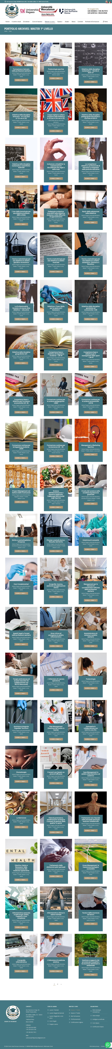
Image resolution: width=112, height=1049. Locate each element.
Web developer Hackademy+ (96, 1011)
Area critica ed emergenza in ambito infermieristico (56, 635)
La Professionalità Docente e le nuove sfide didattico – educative (21, 308)
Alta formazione (75, 1016)
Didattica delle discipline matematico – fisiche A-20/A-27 (91, 71)
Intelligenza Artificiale (98, 1019)
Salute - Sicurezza (56, 503)
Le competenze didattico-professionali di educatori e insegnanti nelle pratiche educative (90, 166)
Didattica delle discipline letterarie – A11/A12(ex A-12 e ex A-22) (21, 116)
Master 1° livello (17, 75)
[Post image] (21, 59)
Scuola (90, 78)
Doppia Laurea (53, 1024)
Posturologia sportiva (56, 69)
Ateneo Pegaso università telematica (21, 73)
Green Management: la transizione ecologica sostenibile (91, 867)
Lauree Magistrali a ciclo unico (56, 1017)
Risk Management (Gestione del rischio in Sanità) (56, 728)
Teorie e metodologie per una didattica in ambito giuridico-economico (21, 260)
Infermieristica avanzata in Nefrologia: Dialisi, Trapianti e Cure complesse (21, 915)
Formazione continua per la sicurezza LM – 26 (56, 446)
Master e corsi (25, 75)
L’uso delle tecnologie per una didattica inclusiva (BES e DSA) (21, 213)
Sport (98, 451)
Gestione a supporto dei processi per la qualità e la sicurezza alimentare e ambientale (91, 962)
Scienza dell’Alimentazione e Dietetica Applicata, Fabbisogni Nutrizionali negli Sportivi (56, 494)
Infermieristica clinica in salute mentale (56, 913)
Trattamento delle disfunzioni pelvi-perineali (56, 866)
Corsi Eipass (95, 1023)
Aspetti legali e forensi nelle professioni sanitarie (21, 634)
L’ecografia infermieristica (21, 961)
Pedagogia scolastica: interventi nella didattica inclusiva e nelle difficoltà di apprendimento (56, 214)
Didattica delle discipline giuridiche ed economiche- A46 (91, 308)
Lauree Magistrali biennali (56, 1013)
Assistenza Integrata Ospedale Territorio (21, 727)
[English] (107, 2)
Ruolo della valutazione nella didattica (90, 212)
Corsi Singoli (52, 1021)
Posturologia (90, 679)
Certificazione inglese (77, 1022)
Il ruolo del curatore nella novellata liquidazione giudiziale (91, 492)
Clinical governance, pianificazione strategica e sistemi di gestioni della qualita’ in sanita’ (56, 820)
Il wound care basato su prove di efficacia (56, 773)
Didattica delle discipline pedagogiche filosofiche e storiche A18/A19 (90, 116)
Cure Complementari (21, 584)
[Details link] (21, 54)
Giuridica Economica (86, 498)
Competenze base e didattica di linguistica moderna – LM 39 (56, 354)
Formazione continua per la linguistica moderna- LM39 (21, 447)
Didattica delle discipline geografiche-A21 (21, 353)
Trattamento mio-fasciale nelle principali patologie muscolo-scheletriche (90, 819)
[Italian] (109, 2)
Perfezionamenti (75, 1019)
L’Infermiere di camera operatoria (56, 680)
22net (51, 1046)
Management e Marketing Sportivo (90, 446)
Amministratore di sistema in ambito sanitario (90, 635)
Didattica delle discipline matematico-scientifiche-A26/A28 (21, 165)
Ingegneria (17, 496)
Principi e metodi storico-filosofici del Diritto (56, 541)
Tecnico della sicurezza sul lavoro (90, 913)
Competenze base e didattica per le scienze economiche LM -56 (21, 401)
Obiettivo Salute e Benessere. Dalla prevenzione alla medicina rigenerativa (21, 868)
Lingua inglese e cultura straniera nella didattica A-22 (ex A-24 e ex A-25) (56, 116)
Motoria (54, 75)
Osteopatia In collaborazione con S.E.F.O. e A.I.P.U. (91, 728)
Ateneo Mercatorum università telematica (56, 121)
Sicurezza (58, 452)
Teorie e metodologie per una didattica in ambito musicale (56, 260)
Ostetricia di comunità (91, 540)
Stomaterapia (21, 772)
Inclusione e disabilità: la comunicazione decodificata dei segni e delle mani (56, 166)
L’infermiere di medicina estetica (56, 961)
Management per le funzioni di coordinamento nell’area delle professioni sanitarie (91, 587)
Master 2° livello (75, 1013)
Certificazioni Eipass (98, 1026)
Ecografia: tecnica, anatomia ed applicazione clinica (56, 586)
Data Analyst (96, 1015)
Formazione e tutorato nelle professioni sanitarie (21, 70)
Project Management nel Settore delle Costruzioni (21, 492)
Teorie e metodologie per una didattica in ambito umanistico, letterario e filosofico (90, 261)
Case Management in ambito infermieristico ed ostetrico (90, 774)
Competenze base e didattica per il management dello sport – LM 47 (91, 354)
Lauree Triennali (54, 1010)
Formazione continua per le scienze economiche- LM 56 (91, 401)
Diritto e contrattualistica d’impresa (21, 541)
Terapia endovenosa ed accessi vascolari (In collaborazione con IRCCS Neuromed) (21, 681)
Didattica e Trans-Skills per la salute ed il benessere (56, 308)
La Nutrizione (21, 818)
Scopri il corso (20, 80)
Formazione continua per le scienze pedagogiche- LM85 (56, 401)
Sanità (21, 76)
